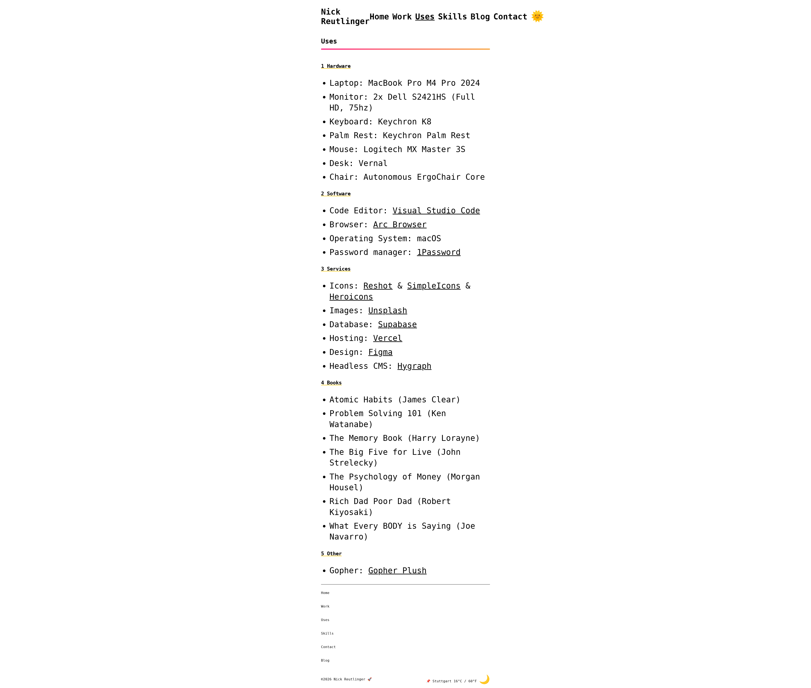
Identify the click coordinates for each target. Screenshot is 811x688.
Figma (380, 352)
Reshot (378, 285)
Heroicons (351, 296)
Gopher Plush (397, 570)
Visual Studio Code (436, 210)
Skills (452, 16)
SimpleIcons (434, 285)
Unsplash (387, 310)
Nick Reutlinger (345, 16)
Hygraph (414, 366)
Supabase (397, 324)
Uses (425, 16)
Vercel (387, 338)
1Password (439, 252)
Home (379, 16)
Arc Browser (400, 224)
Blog (480, 16)
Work (402, 16)
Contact (510, 16)
